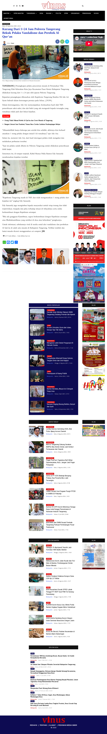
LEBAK (48, 587)
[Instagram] (16, 5)
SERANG (87, 127)
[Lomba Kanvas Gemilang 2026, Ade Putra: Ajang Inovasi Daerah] (27, 256)
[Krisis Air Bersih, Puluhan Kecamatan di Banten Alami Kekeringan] (36, 633)
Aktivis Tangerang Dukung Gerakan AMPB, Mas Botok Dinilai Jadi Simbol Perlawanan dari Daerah (59, 446)
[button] (93, 6)
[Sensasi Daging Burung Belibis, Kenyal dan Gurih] (37, 406)
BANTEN (87, 112)
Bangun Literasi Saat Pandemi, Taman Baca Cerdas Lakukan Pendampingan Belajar (32, 124)
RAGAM (49, 356)
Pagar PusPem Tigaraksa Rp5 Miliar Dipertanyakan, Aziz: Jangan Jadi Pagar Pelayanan (93, 162)
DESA (32, 653)
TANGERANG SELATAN (91, 190)
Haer (32, 667)
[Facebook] (13, 5)
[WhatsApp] (62, 41)
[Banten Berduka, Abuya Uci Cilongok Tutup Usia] (37, 391)
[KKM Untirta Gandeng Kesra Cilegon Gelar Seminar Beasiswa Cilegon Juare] (36, 619)
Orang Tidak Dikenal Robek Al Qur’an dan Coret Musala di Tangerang (28, 120)
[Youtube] (22, 5)
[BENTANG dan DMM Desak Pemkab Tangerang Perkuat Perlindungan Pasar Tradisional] (36, 525)
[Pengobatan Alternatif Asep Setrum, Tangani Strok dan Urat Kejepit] (37, 360)
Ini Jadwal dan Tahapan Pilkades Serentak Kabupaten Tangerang (53, 664)
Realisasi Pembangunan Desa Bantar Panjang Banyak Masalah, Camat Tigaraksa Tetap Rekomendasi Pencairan (54, 681)
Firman (33, 675)
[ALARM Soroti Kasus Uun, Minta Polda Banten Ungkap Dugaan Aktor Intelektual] (36, 606)
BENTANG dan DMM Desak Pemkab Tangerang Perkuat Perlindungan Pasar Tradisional (60, 524)
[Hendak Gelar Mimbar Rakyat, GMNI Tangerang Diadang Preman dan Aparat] (37, 314)
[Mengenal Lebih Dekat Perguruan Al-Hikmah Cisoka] (37, 345)
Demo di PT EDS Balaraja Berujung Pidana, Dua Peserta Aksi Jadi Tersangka (58, 478)
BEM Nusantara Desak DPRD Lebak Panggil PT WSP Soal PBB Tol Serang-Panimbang (60, 592)
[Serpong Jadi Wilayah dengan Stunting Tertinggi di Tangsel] (78, 193)
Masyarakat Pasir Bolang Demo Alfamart (45, 688)
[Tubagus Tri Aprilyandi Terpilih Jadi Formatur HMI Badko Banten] (78, 116)
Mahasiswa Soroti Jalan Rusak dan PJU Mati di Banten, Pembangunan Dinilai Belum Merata (60, 563)
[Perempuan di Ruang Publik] (37, 376)
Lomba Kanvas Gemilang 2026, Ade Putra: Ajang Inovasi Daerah (93, 67)
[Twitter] (19, 5)
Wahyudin (87, 72)
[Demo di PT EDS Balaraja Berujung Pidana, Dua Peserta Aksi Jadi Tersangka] (36, 478)
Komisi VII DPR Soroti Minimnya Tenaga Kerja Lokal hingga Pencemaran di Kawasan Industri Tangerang (60, 509)
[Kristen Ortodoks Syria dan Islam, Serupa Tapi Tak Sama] (37, 330)
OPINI (86, 79)
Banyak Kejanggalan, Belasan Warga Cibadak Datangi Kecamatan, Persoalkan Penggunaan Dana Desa (53, 672)
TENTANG (43, 725)
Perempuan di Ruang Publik (57, 373)
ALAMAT (52, 725)
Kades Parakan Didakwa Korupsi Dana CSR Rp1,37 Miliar (92, 147)
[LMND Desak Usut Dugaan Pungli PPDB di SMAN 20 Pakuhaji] (36, 494)
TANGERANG (6, 24)
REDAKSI (33, 725)
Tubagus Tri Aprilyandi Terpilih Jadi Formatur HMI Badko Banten (93, 116)
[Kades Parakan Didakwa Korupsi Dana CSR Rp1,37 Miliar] (78, 147)
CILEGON (49, 616)
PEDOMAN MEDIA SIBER (67, 725)
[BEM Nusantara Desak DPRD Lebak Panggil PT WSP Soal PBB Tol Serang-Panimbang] (36, 591)
